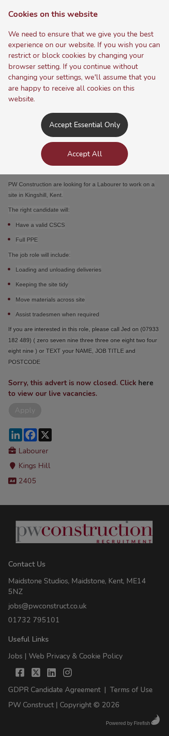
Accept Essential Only (84, 125)
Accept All (84, 154)
